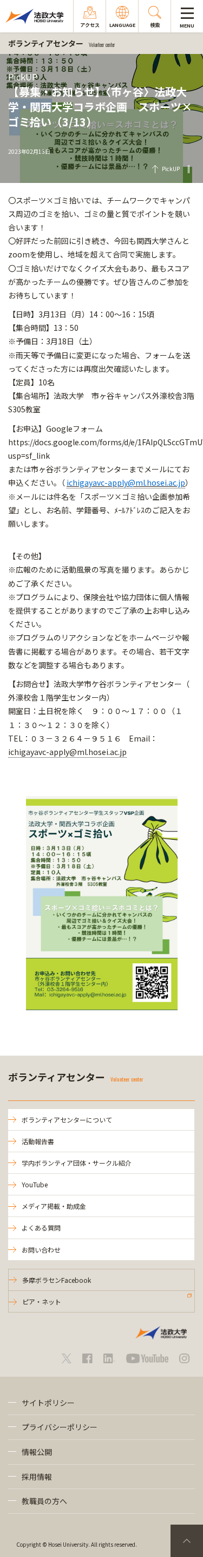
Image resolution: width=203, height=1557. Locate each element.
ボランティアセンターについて (67, 1119)
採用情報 (37, 1476)
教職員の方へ (44, 1500)
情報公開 (37, 1451)
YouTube (35, 1184)
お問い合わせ (41, 1249)
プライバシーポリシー (59, 1427)
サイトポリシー (48, 1402)
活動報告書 (38, 1141)
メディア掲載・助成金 (54, 1206)
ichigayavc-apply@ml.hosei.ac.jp (67, 751)
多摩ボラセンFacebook (56, 1279)
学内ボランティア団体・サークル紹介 (77, 1162)
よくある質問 (41, 1227)
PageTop (187, 1541)
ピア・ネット (41, 1301)
